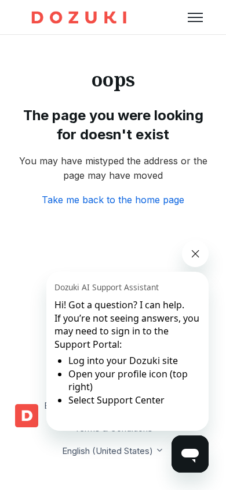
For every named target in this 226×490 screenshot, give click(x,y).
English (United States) (108, 450)
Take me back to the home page (113, 200)
